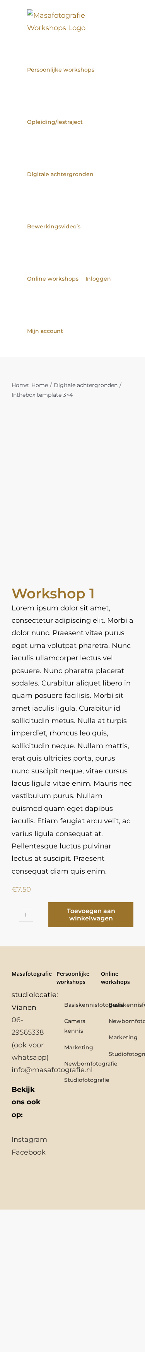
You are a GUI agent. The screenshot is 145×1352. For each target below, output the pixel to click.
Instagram (29, 1139)
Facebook (29, 1152)
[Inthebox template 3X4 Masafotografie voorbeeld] (72, 498)
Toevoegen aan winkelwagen (91, 914)
